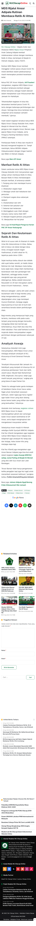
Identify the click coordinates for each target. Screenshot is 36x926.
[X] (11, 505)
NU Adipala (11, 493)
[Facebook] (6, 505)
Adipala (10, 490)
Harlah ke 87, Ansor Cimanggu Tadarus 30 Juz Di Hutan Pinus (26, 569)
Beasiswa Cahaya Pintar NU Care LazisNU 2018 (17, 822)
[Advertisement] (18, 531)
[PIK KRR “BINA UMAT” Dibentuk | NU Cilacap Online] (27, 581)
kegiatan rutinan (27, 408)
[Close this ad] (34, 919)
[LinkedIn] (16, 505)
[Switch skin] (30, 4)
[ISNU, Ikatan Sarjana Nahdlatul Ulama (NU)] (9, 561)
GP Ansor (27, 490)
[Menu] (2, 4)
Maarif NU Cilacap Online (8, 879)
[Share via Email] (29, 505)
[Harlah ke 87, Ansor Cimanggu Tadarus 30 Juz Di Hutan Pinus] (27, 561)
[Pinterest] (20, 505)
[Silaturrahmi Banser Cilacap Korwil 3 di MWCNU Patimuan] (9, 581)
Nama (3, 650)
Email (3, 658)
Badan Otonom (19, 490)
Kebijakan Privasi (15, 919)
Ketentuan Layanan (27, 919)
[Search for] (34, 4)
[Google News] (18, 498)
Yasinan (27, 493)
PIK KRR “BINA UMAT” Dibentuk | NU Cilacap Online (26, 589)
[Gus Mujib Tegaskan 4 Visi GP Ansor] (27, 600)
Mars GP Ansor (15, 159)
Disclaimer (6, 919)
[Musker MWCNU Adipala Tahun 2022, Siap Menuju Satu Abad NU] (9, 600)
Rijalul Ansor (19, 50)
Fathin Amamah (7, 20)
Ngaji (4, 493)
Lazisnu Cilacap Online (24, 879)
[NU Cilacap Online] (16, 3)
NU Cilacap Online (8, 47)
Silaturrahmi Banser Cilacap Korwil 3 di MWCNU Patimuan (7, 589)
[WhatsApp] (25, 505)
